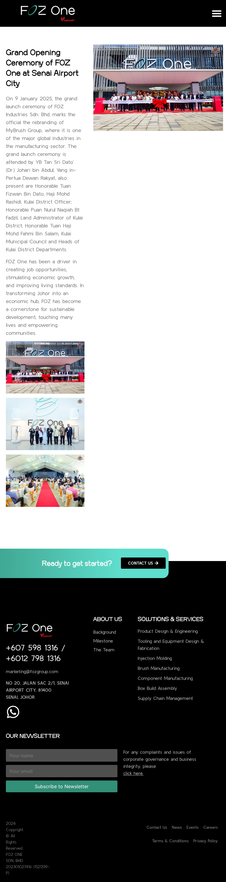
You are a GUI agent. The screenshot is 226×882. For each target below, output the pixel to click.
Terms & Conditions (170, 840)
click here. (133, 773)
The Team (103, 649)
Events (193, 827)
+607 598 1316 (33, 647)
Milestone (103, 640)
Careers (210, 827)
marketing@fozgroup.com (32, 671)
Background (104, 632)
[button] (217, 13)
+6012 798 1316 (33, 658)
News (177, 827)
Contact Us (157, 827)
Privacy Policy (205, 840)
